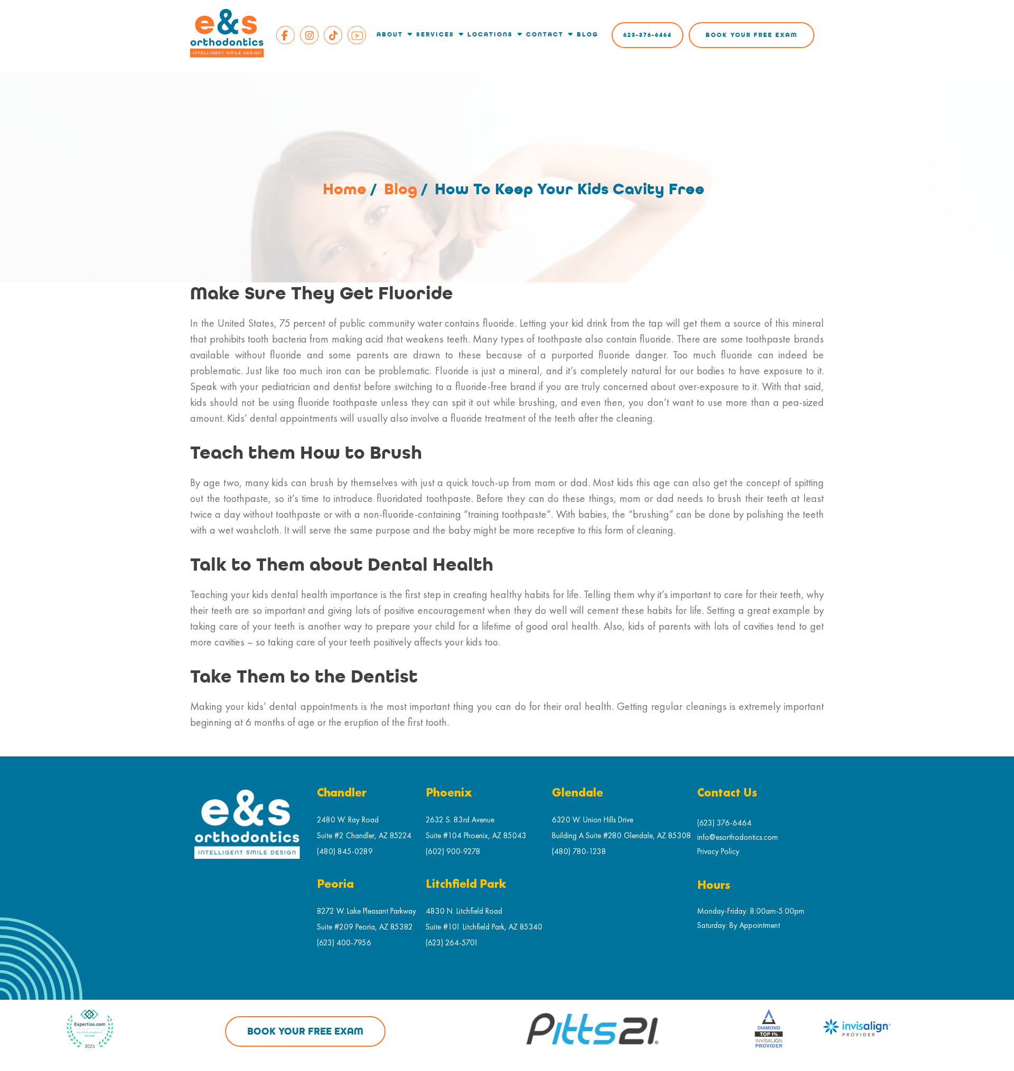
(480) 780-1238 (579, 851)
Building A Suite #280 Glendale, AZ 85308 (621, 835)
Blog (587, 35)
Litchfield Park (466, 884)
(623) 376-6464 (724, 823)
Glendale (577, 793)
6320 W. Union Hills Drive (592, 819)
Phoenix (449, 793)
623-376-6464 (647, 35)
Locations (490, 35)
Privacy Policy (718, 851)
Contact (545, 35)
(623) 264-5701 (452, 942)
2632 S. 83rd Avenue (460, 819)
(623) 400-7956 (344, 942)
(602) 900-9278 (453, 851)
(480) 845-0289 (345, 851)
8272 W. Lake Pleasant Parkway (366, 911)
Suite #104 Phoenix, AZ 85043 (476, 835)
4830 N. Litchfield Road (464, 911)
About (390, 35)
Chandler (342, 793)
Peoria (335, 884)
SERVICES (435, 35)
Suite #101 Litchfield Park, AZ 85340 (484, 927)
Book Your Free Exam (751, 35)
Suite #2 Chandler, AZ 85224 (364, 835)
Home (345, 189)
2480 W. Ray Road (348, 819)
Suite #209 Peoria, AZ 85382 (365, 927)
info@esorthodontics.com (737, 837)
